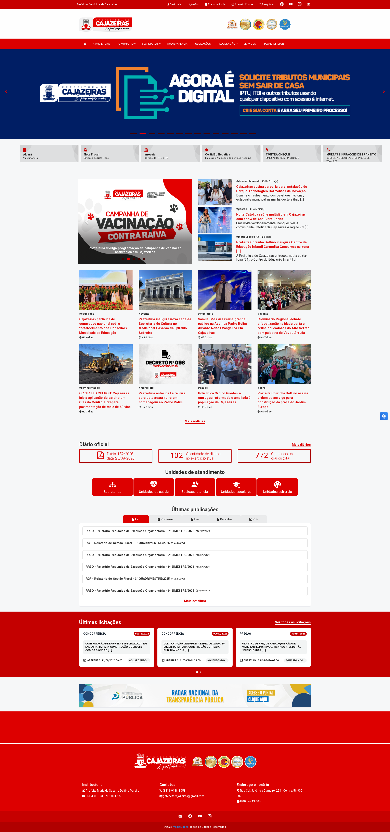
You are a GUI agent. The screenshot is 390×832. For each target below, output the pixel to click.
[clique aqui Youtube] (200, 816)
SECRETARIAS (150, 43)
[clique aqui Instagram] (209, 816)
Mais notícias (195, 421)
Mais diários (301, 445)
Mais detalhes (195, 601)
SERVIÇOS (250, 43)
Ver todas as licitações (293, 622)
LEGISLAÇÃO (227, 43)
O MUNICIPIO (126, 43)
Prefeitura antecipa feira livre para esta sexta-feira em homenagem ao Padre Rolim (162, 397)
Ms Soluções (180, 826)
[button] (197, 672)
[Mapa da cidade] (195, 726)
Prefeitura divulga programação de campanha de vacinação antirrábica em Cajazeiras (135, 250)
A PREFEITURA (101, 43)
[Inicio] (85, 44)
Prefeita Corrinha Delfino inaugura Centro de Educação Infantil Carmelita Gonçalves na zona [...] (272, 246)
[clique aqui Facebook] (190, 816)
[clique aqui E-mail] (180, 816)
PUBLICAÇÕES (202, 43)
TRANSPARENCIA (177, 43)
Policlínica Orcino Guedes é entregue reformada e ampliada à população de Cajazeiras (224, 397)
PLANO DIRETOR (274, 43)
